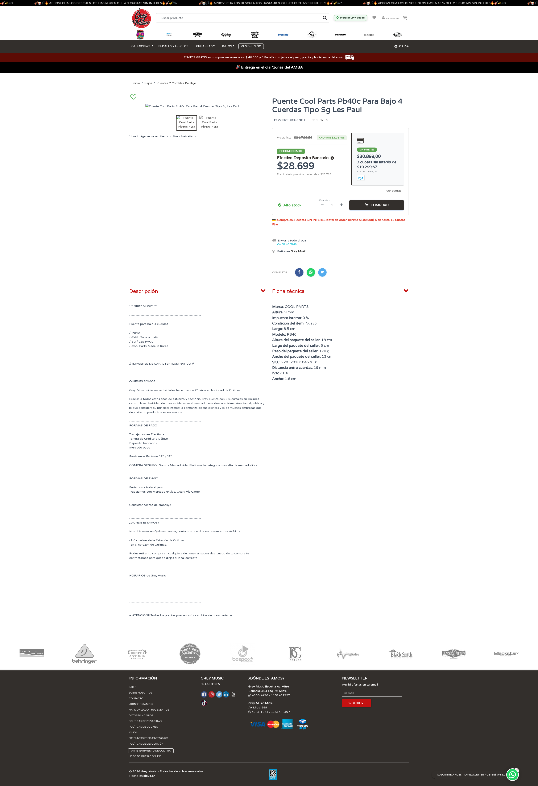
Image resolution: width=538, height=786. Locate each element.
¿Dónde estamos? (141, 704)
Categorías (141, 46)
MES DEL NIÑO (251, 46)
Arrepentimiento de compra (151, 750)
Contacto (136, 698)
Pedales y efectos (173, 46)
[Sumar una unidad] (341, 205)
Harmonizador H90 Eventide (149, 709)
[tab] (197, 290)
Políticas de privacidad (145, 721)
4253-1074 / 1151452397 (270, 712)
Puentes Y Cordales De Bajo (176, 83)
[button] (376, 205)
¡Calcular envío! (287, 244)
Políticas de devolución (146, 743)
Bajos (148, 83)
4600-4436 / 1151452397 (270, 695)
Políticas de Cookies (143, 726)
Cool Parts (319, 120)
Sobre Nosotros (140, 692)
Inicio (136, 83)
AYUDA (403, 46)
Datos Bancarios (141, 715)
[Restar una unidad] (322, 205)
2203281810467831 (291, 120)
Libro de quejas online (145, 756)
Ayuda (133, 732)
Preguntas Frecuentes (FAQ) (148, 738)
